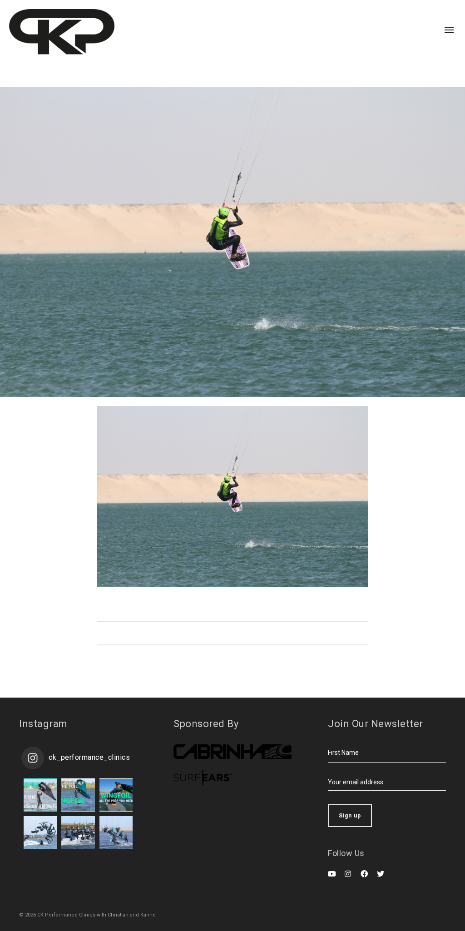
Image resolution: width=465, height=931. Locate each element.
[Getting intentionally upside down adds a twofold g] (40, 832)
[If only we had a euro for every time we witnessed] (116, 832)
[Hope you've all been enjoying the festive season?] (77, 795)
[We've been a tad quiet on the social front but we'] (40, 795)
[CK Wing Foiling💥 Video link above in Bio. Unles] (116, 795)
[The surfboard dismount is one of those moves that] (77, 832)
